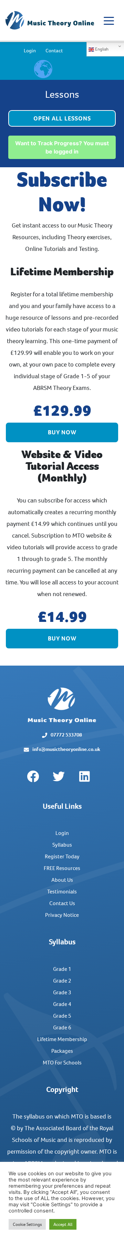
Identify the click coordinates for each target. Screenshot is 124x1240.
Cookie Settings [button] (27, 1224)
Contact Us (62, 903)
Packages (62, 1050)
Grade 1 (62, 969)
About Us (62, 879)
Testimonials (62, 891)
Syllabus (62, 844)
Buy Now (62, 432)
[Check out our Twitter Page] (58, 776)
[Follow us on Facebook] (32, 776)
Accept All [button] (62, 1224)
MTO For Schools (62, 1062)
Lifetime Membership (62, 1039)
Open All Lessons (62, 118)
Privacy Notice (62, 915)
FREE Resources (62, 868)
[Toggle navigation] (108, 20)
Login (30, 50)
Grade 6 (62, 1027)
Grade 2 (62, 980)
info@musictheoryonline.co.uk (66, 749)
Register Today (62, 856)
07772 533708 (66, 734)
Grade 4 (62, 1004)
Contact (54, 50)
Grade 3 (62, 992)
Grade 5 (62, 1015)
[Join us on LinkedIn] (84, 776)
